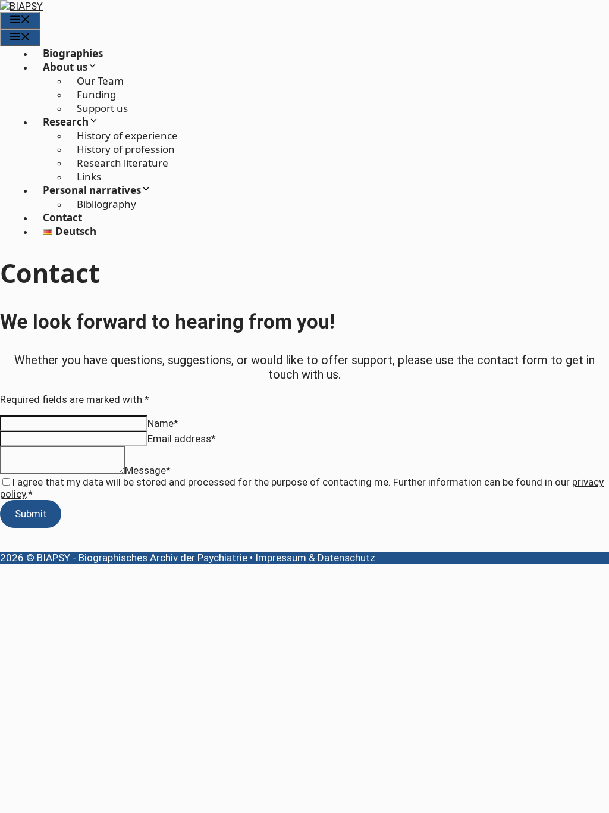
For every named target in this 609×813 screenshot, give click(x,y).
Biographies (73, 53)
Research (66, 122)
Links (89, 176)
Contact (62, 217)
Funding (96, 94)
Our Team (100, 80)
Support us (102, 108)
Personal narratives (92, 190)
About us (65, 67)
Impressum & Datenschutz (315, 558)
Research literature (122, 163)
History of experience (127, 135)
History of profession (126, 149)
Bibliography (106, 204)
